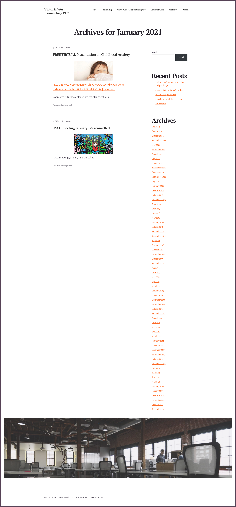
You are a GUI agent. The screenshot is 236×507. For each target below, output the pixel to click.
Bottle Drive (160, 104)
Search (154, 52)
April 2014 (156, 332)
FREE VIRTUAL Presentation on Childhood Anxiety (91, 54)
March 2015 (157, 286)
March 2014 (157, 336)
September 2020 (159, 177)
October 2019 (157, 195)
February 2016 (158, 245)
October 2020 (158, 172)
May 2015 (156, 277)
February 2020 (158, 186)
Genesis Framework (82, 497)
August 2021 (157, 154)
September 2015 (158, 263)
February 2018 (158, 222)
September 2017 (158, 231)
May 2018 (156, 218)
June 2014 (156, 323)
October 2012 (157, 405)
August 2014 (157, 318)
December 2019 (158, 190)
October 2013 (157, 359)
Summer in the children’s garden (169, 90)
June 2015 (156, 272)
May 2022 (156, 145)
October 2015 (157, 259)
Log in (102, 497)
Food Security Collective (165, 95)
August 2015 (157, 268)
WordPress (95, 497)
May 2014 (156, 327)
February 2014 (158, 341)
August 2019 (157, 204)
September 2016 (159, 236)
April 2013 (156, 377)
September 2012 (159, 409)
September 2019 (159, 200)
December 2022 (158, 131)
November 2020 (159, 168)
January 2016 (157, 250)
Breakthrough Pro (65, 497)
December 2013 (158, 350)
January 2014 (157, 345)
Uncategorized (66, 105)
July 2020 (156, 181)
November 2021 (158, 149)
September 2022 (159, 140)
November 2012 (158, 400)
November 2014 (158, 304)
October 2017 (157, 227)
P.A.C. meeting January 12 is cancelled (81, 128)
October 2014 (157, 309)
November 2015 (158, 254)
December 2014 (158, 300)
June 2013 (156, 368)
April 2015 (156, 282)
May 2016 (156, 241)
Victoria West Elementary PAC (56, 11)
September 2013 (158, 364)
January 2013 (157, 391)
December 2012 (158, 395)
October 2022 (158, 136)
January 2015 (157, 295)
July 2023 (156, 127)
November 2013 (158, 354)
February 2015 (158, 291)
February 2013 (158, 386)
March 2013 (157, 382)
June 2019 (156, 209)
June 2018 (156, 213)
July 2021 (156, 159)
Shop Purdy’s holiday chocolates (169, 99)
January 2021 (157, 163)
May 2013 (156, 373)
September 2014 (158, 313)
